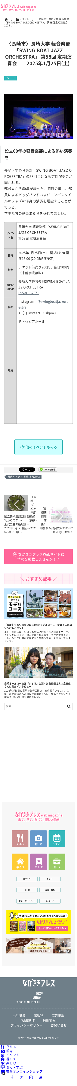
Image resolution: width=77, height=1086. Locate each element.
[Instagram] (31, 1077)
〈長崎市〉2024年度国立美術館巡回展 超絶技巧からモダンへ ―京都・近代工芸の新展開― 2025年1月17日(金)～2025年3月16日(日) (21, 514)
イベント (10, 78)
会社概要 (19, 1015)
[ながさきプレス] (18, 10)
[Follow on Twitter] (21, 1077)
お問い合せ (59, 1025)
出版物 (38, 1015)
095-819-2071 (28, 292)
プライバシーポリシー (26, 1025)
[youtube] (40, 1077)
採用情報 (49, 1020)
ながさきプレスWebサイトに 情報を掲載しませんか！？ (40, 557)
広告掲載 (58, 1015)
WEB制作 (28, 1020)
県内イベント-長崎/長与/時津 (24, 477)
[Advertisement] (38, 753)
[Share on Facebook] (12, 1077)
